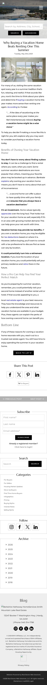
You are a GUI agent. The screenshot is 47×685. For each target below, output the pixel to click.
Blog (23, 600)
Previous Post (13, 399)
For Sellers (8, 483)
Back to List (23, 353)
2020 (10, 573)
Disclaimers (18, 681)
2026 (10, 545)
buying (20, 100)
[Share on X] (19, 374)
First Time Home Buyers (13, 493)
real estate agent (14, 300)
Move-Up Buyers (10, 490)
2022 (10, 563)
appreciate (6, 213)
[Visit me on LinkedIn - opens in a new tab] (35, 527)
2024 (10, 554)
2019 (10, 578)
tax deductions (11, 237)
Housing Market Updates (13, 486)
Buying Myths (9, 503)
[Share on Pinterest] (28, 374)
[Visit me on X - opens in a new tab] (27, 527)
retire (25, 264)
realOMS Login (28, 681)
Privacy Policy (23, 665)
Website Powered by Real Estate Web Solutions (23, 675)
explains (5, 181)
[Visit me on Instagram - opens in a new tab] (11, 527)
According (12, 107)
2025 (10, 549)
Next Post (36, 399)
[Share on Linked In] (37, 374)
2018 (10, 582)
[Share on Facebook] (10, 374)
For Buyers (24, 383)
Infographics (8, 497)
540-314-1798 (27, 622)
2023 (10, 559)
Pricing (6, 500)
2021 (10, 568)
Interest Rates (9, 507)
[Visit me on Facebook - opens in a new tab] (19, 527)
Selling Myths (9, 510)
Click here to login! (23, 447)
